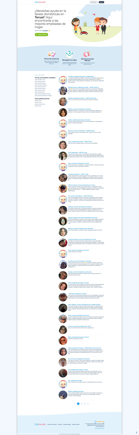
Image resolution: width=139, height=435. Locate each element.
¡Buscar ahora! (42, 34)
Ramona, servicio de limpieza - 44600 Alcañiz (81, 130)
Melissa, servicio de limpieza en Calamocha (80, 228)
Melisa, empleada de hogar (76, 391)
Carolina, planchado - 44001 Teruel (78, 174)
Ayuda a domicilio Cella (39, 92)
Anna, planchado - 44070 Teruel (77, 152)
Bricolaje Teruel (38, 105)
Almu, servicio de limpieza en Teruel (78, 163)
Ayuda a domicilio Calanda (40, 86)
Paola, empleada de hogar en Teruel (78, 282)
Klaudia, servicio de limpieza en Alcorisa (79, 272)
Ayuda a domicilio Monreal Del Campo (42, 93)
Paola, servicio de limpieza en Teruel (78, 315)
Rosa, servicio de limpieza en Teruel (78, 250)
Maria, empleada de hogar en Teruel (78, 337)
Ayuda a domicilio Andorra (40, 83)
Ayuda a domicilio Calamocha (41, 84)
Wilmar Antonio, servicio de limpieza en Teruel (81, 185)
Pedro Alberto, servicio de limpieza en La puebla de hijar (84, 304)
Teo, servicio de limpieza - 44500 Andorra (80, 196)
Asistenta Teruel (38, 100)
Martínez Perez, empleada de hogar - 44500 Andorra (83, 87)
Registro (101, 2)
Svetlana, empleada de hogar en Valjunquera (81, 76)
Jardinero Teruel (38, 102)
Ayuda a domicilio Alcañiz (40, 81)
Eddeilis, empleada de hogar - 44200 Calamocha (82, 98)
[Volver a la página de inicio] (40, 2)
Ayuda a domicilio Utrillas (40, 90)
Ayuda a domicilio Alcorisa (40, 88)
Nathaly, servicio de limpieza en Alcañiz (79, 109)
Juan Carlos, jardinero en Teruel (77, 293)
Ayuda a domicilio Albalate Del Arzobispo (43, 95)
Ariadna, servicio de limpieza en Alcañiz (79, 261)
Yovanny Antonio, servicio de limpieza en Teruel (82, 239)
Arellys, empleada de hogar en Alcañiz (79, 120)
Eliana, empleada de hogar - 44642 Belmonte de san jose (84, 348)
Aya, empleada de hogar (75, 380)
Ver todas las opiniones (99, 428)
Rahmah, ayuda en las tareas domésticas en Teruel (82, 217)
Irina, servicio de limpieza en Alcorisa (79, 359)
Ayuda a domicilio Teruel (40, 79)
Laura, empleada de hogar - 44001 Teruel (80, 141)
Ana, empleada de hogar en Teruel (78, 369)
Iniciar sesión (93, 2)
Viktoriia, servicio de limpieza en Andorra (80, 206)
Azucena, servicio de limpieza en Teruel (79, 326)
